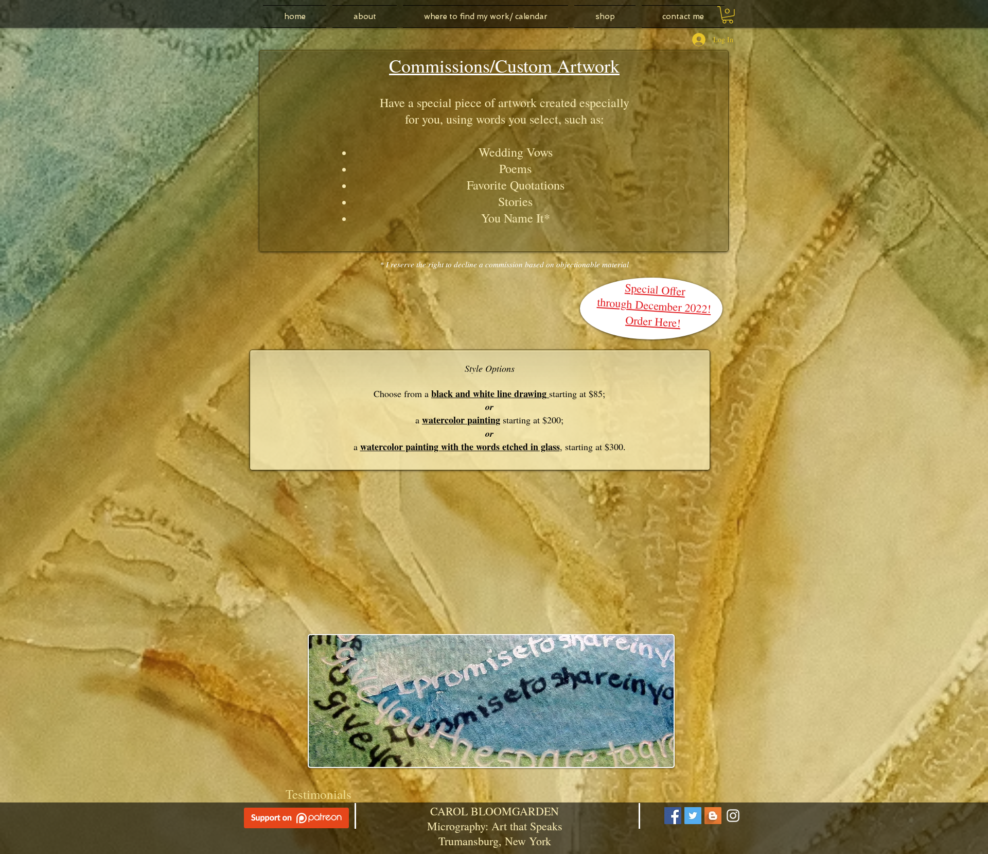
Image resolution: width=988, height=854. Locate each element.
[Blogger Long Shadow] (712, 815)
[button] (727, 15)
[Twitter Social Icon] (692, 815)
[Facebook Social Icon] (672, 815)
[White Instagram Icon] (733, 815)
